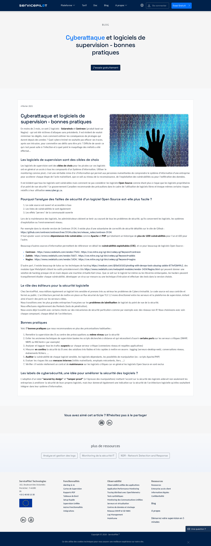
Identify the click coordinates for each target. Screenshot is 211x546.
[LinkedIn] (109, 422)
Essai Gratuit (179, 5)
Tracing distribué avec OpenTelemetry (123, 492)
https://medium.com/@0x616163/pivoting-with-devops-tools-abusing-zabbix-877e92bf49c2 (137, 266)
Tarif (84, 5)
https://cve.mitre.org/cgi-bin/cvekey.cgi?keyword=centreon (111, 252)
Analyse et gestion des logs (59, 455)
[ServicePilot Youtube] (30, 519)
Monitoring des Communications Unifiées (125, 500)
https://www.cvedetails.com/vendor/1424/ (56, 259)
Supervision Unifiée (71, 504)
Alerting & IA (69, 485)
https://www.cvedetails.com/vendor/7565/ (58, 252)
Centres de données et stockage (121, 507)
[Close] (188, 542)
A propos (120, 5)
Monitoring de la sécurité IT (98, 455)
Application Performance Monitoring (123, 489)
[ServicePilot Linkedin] (23, 519)
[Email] (102, 422)
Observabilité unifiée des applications (123, 485)
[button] (157, 6)
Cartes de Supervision (72, 489)
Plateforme (67, 5)
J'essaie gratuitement (105, 67)
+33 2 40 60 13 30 (27, 495)
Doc (95, 5)
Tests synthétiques (115, 496)
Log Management (115, 515)
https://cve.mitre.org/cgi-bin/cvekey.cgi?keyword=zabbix (106, 256)
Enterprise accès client (161, 489)
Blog (106, 5)
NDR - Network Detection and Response (144, 455)
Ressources (156, 485)
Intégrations (68, 511)
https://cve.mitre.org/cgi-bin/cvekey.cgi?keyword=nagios (106, 259)
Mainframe (112, 518)
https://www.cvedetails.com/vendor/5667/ (55, 256)
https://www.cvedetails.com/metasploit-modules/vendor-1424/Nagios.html (122, 269)
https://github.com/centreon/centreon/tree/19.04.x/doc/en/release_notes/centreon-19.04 (66, 232)
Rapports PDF (69, 492)
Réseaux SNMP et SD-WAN (118, 511)
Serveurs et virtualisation (118, 504)
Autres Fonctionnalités (73, 507)
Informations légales (160, 492)
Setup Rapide (69, 500)
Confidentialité (157, 496)
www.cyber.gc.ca (53, 190)
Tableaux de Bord (70, 496)
